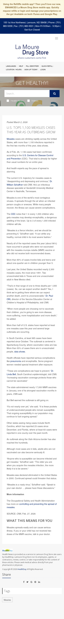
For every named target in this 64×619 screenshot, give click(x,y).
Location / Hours (14, 69)
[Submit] (55, 93)
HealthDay (22, 569)
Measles (11, 138)
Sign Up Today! (31, 69)
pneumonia (15, 361)
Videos (34, 100)
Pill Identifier (32, 66)
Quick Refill (47, 66)
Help (21, 66)
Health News (17, 100)
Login (43, 69)
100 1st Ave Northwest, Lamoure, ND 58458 (24, 22)
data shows (19, 351)
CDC (13, 213)
